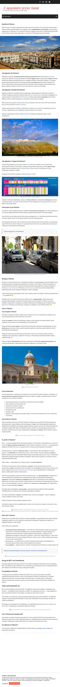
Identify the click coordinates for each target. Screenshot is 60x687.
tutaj (25, 114)
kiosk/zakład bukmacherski (47, 201)
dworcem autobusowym (34, 95)
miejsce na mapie (21, 104)
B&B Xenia (5, 304)
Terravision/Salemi (25, 168)
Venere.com (15, 288)
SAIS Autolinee (24, 97)
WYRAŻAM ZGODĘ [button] (14, 683)
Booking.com (5, 288)
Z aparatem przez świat (21, 8)
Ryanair (52, 76)
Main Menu (8, 16)
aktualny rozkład (30, 174)
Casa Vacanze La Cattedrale (33, 288)
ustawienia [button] (5, 683)
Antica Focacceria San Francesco (23, 470)
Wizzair (4, 84)
